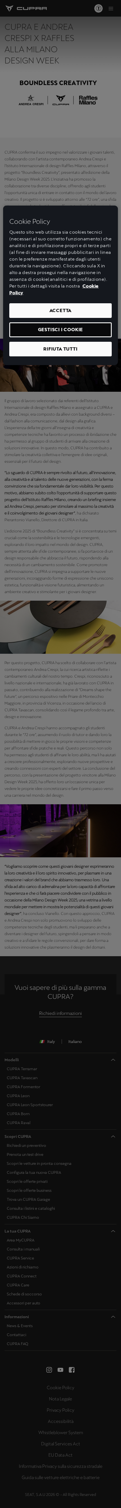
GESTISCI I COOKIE (60, 329)
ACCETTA (61, 310)
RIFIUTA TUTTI (60, 349)
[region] (60, 285)
